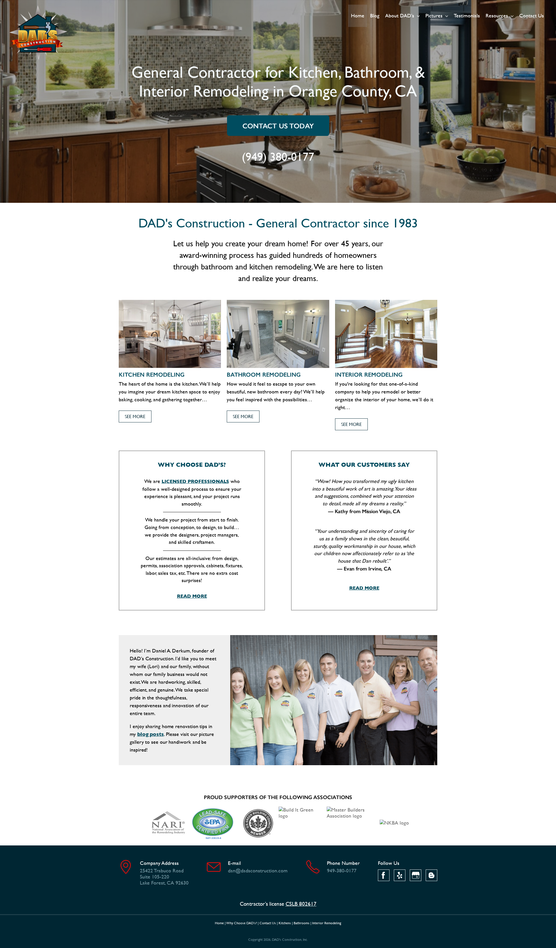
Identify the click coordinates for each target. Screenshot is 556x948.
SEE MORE (135, 416)
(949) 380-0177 (278, 156)
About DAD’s (399, 15)
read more (192, 596)
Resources (497, 15)
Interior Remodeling (326, 923)
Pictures (433, 15)
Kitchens (285, 923)
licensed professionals (195, 481)
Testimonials (467, 15)
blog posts (150, 734)
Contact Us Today (278, 126)
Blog (374, 15)
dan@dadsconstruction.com (258, 870)
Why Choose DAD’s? (241, 923)
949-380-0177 (341, 870)
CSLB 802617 (301, 904)
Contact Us (531, 15)
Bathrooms (302, 923)
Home (357, 15)
